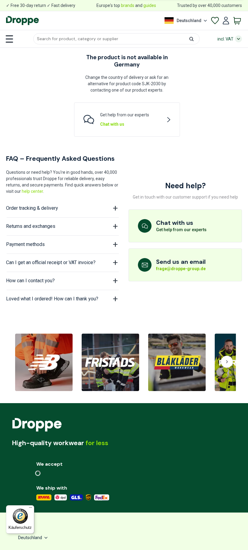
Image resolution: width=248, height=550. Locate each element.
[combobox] (116, 38)
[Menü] (30, 509)
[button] (116, 38)
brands (127, 5)
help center (32, 191)
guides (149, 5)
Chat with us (112, 124)
